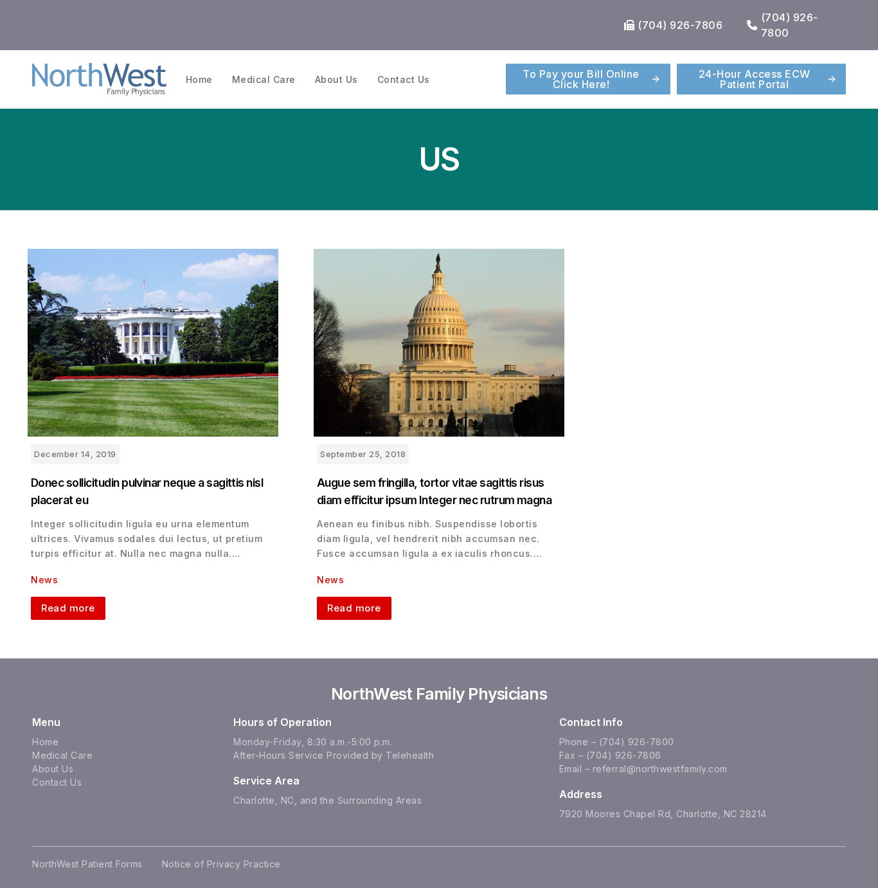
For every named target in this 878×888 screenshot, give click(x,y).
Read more (68, 608)
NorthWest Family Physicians (439, 693)
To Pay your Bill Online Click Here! (581, 79)
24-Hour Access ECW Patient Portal (755, 79)
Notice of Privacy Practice (221, 864)
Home (199, 79)
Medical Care (264, 79)
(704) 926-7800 (636, 741)
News (44, 579)
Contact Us (403, 79)
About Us (336, 79)
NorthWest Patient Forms (87, 864)
